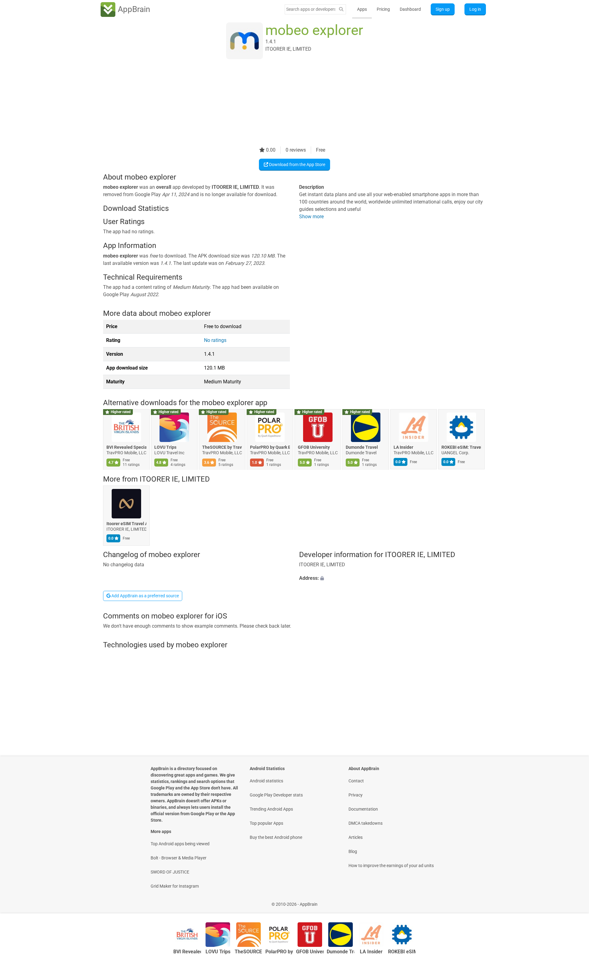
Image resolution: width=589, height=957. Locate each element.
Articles (355, 837)
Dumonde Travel (362, 447)
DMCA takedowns (365, 823)
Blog (352, 851)
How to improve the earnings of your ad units (391, 865)
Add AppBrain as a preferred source (144, 595)
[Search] (341, 9)
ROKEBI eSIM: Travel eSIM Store (461, 447)
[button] (392, 578)
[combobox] (311, 9)
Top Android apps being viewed (180, 843)
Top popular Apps (266, 823)
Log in (475, 9)
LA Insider (403, 447)
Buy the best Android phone (276, 837)
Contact (356, 780)
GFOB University (314, 447)
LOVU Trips (165, 447)
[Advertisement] (287, 103)
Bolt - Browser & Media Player (178, 857)
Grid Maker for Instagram (175, 886)
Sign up (443, 9)
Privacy (355, 794)
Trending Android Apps (271, 809)
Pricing (383, 9)
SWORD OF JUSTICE (170, 872)
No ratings (215, 340)
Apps (362, 9)
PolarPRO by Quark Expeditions (270, 447)
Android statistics (266, 780)
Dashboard (410, 9)
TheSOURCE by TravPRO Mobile (222, 447)
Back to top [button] (573, 901)
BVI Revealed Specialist (126, 447)
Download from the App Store (296, 164)
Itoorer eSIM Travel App (126, 523)
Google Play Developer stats (276, 794)
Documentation (363, 809)
